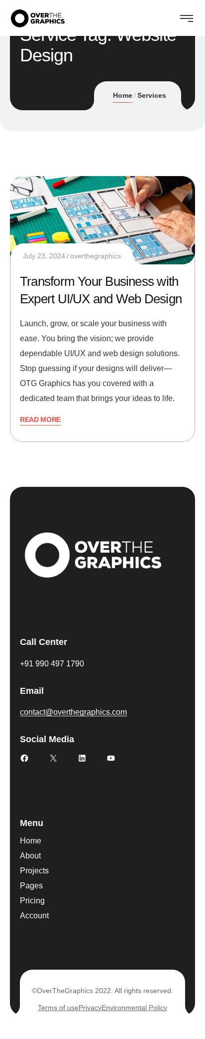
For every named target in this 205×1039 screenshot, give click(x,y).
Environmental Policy (134, 1008)
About (30, 855)
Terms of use (58, 1008)
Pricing (32, 900)
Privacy (90, 1008)
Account (34, 915)
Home (122, 95)
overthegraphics (95, 256)
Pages (31, 885)
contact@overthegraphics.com (73, 712)
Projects (34, 870)
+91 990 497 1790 (52, 663)
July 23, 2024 (44, 256)
